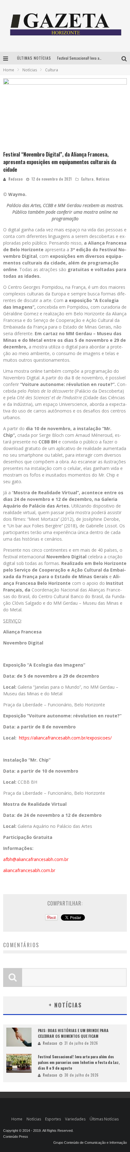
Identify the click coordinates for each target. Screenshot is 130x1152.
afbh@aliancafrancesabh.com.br (35, 859)
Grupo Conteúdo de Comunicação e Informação (90, 1142)
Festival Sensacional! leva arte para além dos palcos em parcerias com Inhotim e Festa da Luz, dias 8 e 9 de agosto (79, 1062)
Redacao (16, 178)
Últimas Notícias (104, 1119)
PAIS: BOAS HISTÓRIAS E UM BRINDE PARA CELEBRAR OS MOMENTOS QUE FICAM (73, 1033)
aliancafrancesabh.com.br (29, 870)
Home (8, 70)
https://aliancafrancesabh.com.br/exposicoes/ (65, 738)
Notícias (103, 178)
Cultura (87, 178)
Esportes (53, 1119)
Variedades (75, 1119)
